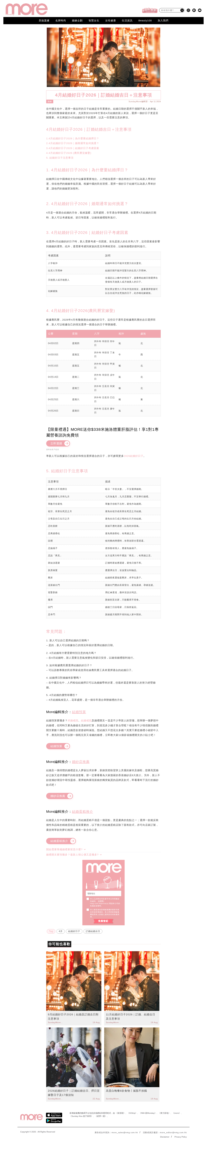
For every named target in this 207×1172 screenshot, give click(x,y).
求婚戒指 (73, 720)
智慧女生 (94, 20)
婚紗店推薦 (81, 762)
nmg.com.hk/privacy (99, 903)
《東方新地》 (164, 1113)
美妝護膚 (44, 20)
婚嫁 (50, 101)
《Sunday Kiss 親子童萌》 (81, 1116)
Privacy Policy (180, 1137)
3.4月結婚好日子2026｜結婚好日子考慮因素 (72, 148)
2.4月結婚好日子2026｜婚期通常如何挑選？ (72, 143)
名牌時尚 (60, 20)
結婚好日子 (74, 931)
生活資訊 (127, 20)
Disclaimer (164, 1137)
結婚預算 (79, 712)
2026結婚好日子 (133, 456)
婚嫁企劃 (77, 20)
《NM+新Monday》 (147, 1113)
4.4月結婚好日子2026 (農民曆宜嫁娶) (68, 153)
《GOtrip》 (132, 1113)
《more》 (176, 1113)
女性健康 (110, 20)
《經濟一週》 (101, 1116)
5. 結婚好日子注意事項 (60, 157)
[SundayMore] (27, 9)
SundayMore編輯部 (138, 101)
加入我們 (163, 20)
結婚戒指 (86, 720)
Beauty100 (145, 20)
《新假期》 (120, 1113)
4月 (61, 931)
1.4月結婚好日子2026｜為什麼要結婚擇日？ (72, 138)
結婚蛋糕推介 (82, 811)
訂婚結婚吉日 (93, 931)
